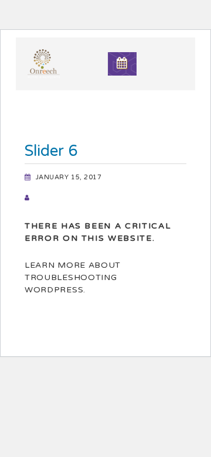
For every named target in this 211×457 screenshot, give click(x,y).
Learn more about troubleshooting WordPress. (73, 277)
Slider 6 (51, 151)
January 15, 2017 (69, 177)
